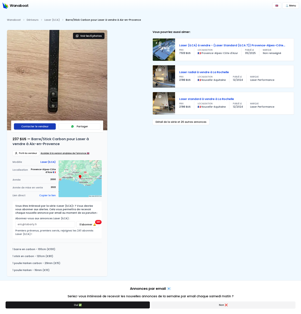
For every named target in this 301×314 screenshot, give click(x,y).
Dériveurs (32, 20)
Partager (82, 126)
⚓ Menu (290, 5)
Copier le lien (47, 195)
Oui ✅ (78, 305)
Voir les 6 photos (91, 36)
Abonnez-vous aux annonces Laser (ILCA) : (42, 218)
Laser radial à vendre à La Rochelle (204, 72)
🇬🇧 (276, 5)
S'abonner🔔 (89, 223)
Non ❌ (223, 305)
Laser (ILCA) (52, 20)
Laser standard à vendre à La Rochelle (206, 99)
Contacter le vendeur (35, 126)
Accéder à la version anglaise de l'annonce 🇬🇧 (65, 153)
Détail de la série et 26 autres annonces (181, 122)
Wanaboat (14, 20)
